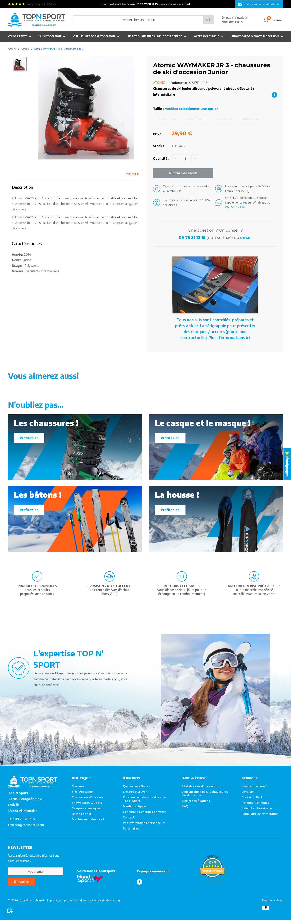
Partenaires (131, 828)
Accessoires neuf (206, 36)
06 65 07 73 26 (235, 207)
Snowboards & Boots (87, 802)
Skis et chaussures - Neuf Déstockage (154, 36)
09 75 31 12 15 (192, 237)
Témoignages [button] (287, 466)
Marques (78, 786)
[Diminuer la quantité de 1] (175, 159)
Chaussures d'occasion (88, 797)
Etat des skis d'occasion (199, 786)
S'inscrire (21, 882)
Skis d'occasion (50, 36)
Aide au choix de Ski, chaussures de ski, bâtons (205, 793)
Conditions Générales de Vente (144, 811)
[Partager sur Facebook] (274, 95)
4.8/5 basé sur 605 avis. (42, 4)
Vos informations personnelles (144, 823)
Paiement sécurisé (254, 786)
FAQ (185, 806)
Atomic (25, 48)
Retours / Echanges (255, 802)
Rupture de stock (183, 173)
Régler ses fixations (196, 800)
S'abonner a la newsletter (262, 4)
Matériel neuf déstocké (88, 819)
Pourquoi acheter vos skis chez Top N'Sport (144, 798)
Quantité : (161, 158)
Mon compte (231, 21)
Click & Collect (252, 797)
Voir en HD (132, 173)
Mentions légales (135, 806)
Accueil (12, 48)
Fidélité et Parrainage (257, 808)
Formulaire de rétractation (260, 813)
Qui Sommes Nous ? (136, 786)
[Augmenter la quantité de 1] (195, 159)
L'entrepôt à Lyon (135, 791)
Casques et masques (86, 808)
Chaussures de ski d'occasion (94, 36)
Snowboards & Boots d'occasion (255, 36)
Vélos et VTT (17, 36)
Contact (128, 817)
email (246, 237)
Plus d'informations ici (229, 337)
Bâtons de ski (81, 813)
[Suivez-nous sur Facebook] (139, 882)
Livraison (248, 791)
